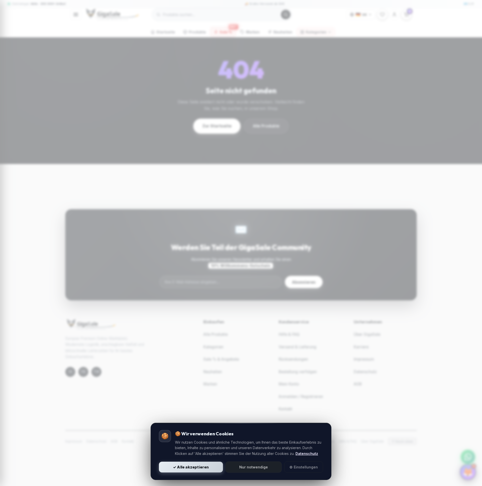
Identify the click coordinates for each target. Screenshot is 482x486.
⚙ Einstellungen (303, 467)
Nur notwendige (253, 467)
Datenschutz (306, 453)
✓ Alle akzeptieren (191, 467)
